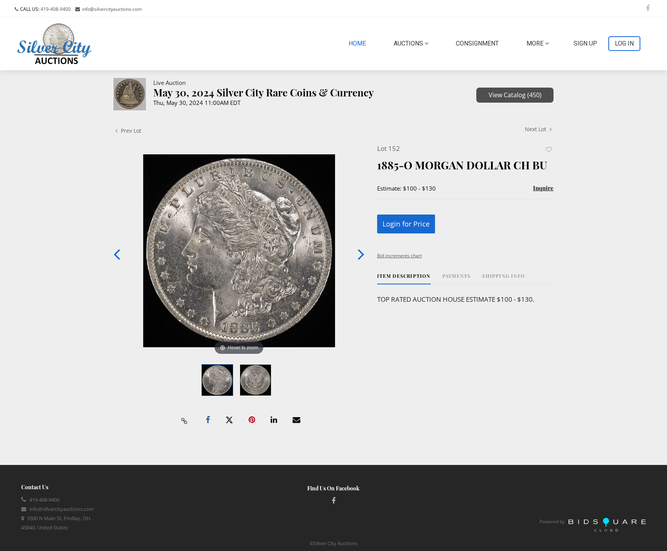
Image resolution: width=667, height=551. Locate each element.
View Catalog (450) (515, 95)
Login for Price (406, 223)
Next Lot (536, 129)
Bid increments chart (399, 255)
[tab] (404, 278)
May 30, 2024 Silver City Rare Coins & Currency (263, 92)
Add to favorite (549, 149)
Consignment (477, 43)
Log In (624, 43)
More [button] (535, 43)
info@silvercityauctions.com (112, 9)
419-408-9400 (55, 9)
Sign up (585, 43)
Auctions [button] (409, 43)
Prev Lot (130, 130)
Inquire (543, 188)
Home (359, 43)
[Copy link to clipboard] (184, 420)
